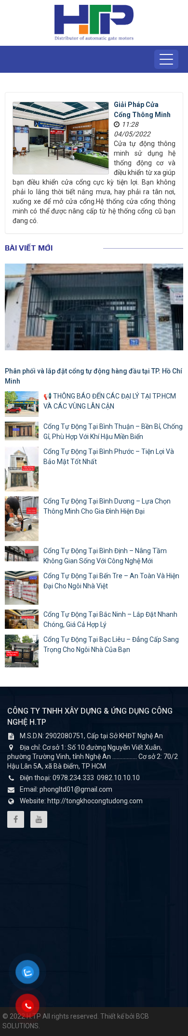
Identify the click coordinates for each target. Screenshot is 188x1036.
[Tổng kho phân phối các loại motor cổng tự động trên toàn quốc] (94, 22)
